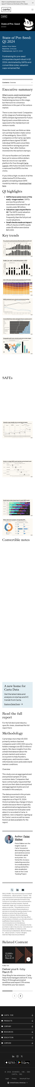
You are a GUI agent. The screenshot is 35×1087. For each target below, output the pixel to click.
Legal (7, 1078)
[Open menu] (32, 10)
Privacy (14, 1078)
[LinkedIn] (13, 1056)
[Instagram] (17, 1056)
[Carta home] (6, 9)
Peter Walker (22, 838)
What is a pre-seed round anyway (16, 95)
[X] (22, 1056)
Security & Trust (25, 1078)
